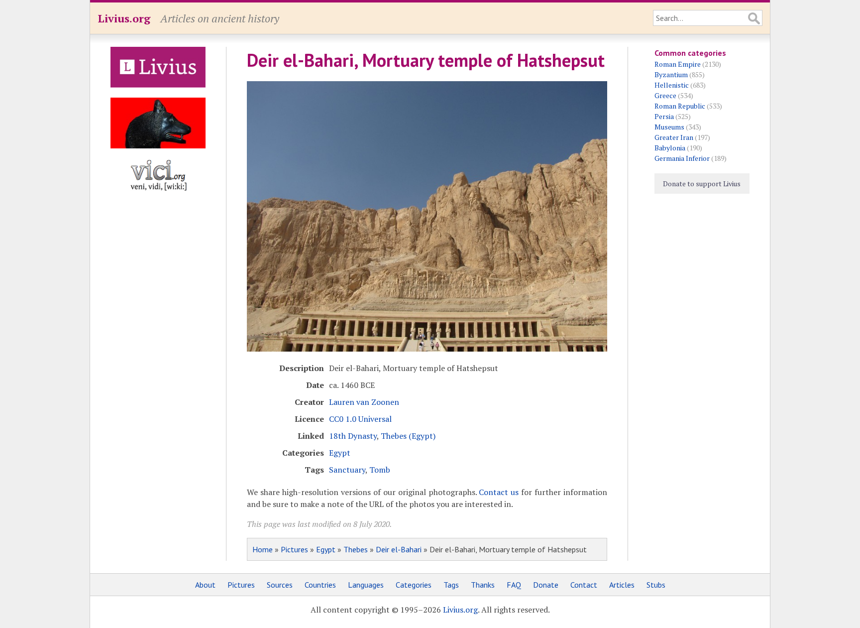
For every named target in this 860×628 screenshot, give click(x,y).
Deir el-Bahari (399, 549)
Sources (280, 585)
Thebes (355, 549)
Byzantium (671, 74)
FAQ (514, 585)
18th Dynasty (353, 435)
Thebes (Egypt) (408, 435)
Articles (622, 585)
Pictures (294, 549)
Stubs (655, 585)
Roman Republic (679, 106)
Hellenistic (671, 85)
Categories (413, 585)
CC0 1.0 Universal (360, 418)
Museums (669, 126)
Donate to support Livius (702, 183)
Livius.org (124, 18)
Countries (320, 585)
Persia (664, 116)
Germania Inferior (682, 158)
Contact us (499, 492)
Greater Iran (673, 137)
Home (262, 549)
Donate (545, 585)
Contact (583, 585)
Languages (366, 585)
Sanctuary (347, 469)
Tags (451, 585)
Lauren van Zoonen (364, 401)
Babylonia (669, 147)
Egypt (339, 452)
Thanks (483, 585)
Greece (665, 95)
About (205, 585)
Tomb (379, 469)
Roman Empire (677, 64)
